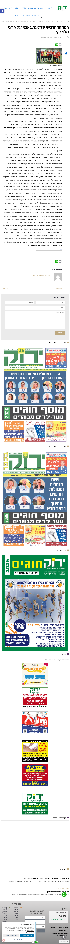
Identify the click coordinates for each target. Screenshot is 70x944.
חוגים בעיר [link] (14, 8)
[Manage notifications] (3, 940)
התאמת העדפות (18, 939)
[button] (41, 18)
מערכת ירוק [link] (60, 875)
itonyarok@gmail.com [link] (58, 919)
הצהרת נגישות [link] (63, 931)
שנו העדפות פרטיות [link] (64, 941)
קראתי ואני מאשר (27, 935)
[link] (2, 11)
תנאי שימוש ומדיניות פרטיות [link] (59, 927)
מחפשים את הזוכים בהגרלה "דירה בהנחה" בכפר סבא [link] (16, 914)
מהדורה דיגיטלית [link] (27, 8)
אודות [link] (42, 8)
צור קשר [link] (7, 8)
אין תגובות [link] (43, 37)
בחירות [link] (36, 8)
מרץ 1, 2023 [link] (56, 37)
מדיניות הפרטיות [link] (30, 932)
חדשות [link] (50, 8)
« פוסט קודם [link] (59, 288)
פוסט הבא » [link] (5, 288)
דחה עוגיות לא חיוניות (11, 935)
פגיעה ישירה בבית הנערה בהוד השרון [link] (58, 892)
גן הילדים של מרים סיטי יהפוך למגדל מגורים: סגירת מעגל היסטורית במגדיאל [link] (46, 878)
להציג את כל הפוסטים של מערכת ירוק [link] (41, 275)
